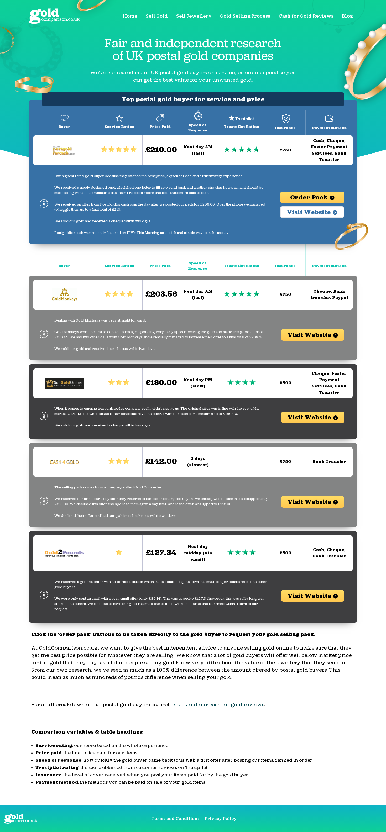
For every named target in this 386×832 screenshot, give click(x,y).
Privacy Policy (221, 819)
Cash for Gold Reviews (306, 16)
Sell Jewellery (194, 16)
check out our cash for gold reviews (218, 705)
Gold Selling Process (245, 16)
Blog (347, 16)
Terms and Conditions (176, 819)
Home (130, 16)
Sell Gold (157, 16)
